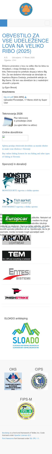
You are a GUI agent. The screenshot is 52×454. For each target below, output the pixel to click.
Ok (3, 238)
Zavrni (12, 238)
